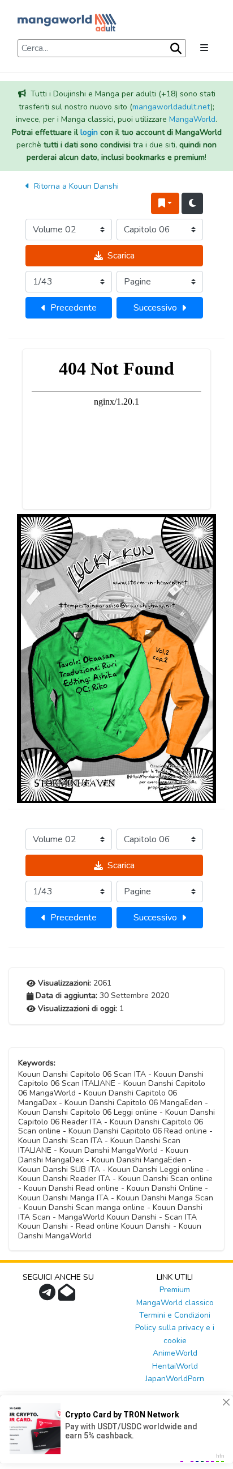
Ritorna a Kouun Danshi (75, 186)
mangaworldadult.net (171, 106)
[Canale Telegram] (48, 1295)
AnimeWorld (175, 1353)
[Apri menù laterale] (204, 48)
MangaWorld (192, 119)
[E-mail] (68, 1295)
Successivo (155, 308)
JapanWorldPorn (174, 1378)
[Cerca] (175, 49)
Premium (174, 1289)
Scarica (121, 255)
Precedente (73, 308)
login (89, 132)
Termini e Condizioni (174, 1315)
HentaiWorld (175, 1366)
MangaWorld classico (175, 1302)
